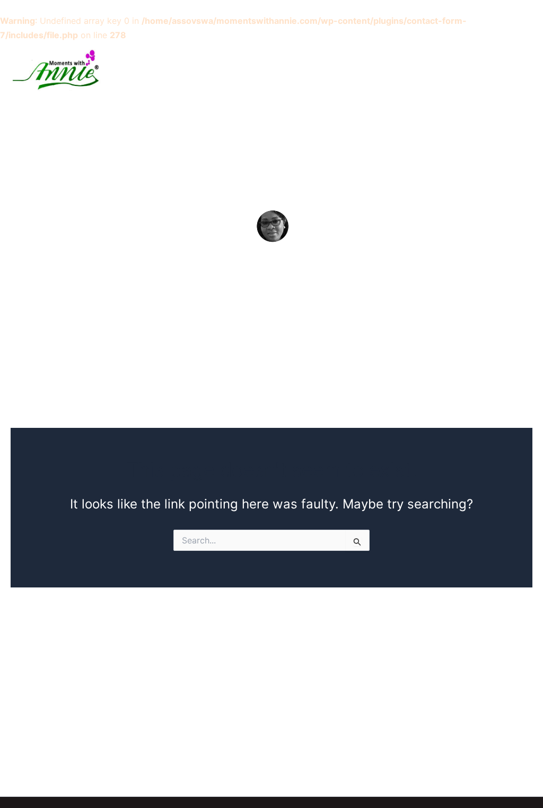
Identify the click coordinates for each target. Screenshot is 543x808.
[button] (415, 69)
